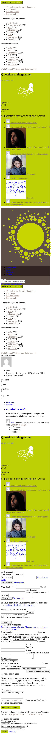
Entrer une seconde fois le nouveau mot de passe (21, 669)
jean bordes (13, 37)
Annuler (12, 731)
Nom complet (6, 632)
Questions (10, 402)
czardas (11, 32)
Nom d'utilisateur (8, 587)
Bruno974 (12, 64)
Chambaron (13, 30)
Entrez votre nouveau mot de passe (15, 617)
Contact (9, 272)
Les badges (11, 9)
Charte (9, 274)
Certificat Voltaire (35, 714)
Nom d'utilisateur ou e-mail (12, 574)
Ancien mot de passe (9, 663)
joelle (10, 23)
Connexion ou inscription (11, 284)
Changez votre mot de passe (36, 627)
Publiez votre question (10, 707)
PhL (10, 34)
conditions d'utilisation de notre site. (19, 605)
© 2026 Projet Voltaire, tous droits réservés (18, 69)
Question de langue (19, 425)
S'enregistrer (19, 582)
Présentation (11, 267)
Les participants (12, 12)
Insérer (4, 732)
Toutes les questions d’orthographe (20, 7)
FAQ (8, 270)
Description (6, 658)
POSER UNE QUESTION (12, 2)
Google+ (29, 647)
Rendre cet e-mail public (39, 653)
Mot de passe (6, 577)
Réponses (10, 405)
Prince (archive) (14, 25)
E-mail (43, 587)
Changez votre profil (9, 629)
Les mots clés (11, 14)
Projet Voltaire (16, 714)
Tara (10, 27)
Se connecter (18, 598)
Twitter (29, 644)
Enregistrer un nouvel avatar (13, 627)
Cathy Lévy (13, 39)
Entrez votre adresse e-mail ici (13, 609)
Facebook (41, 642)
